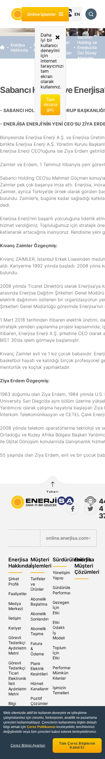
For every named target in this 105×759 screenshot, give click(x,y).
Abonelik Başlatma (39, 601)
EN (77, 14)
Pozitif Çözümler (39, 701)
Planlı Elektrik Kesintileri (39, 668)
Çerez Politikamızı (41, 727)
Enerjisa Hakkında (19, 47)
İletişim (14, 618)
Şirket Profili (13, 581)
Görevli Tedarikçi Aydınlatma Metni (18, 645)
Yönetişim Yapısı (61, 575)
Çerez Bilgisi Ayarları (28, 745)
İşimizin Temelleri (61, 690)
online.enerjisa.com (67, 538)
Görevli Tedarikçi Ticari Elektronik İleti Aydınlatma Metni (18, 678)
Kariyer (14, 628)
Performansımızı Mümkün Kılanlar (67, 672)
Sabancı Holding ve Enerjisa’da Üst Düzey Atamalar (87, 47)
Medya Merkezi (15, 606)
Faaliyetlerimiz (21, 593)
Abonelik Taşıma (38, 631)
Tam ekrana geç (50, 104)
